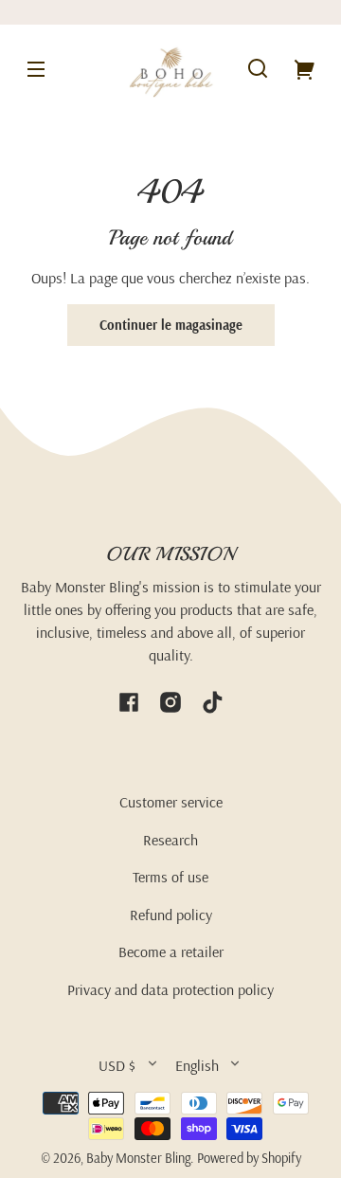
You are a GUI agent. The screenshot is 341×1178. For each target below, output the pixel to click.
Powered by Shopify (249, 1158)
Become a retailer (171, 951)
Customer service (171, 801)
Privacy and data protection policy (170, 989)
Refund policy (171, 914)
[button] (257, 68)
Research (170, 839)
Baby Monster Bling (138, 1158)
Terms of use (170, 876)
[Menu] (36, 68)
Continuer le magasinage (170, 325)
